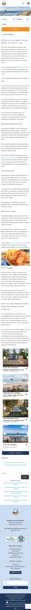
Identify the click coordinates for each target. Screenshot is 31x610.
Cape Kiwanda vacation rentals (19, 243)
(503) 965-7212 (15, 530)
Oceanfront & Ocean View (15, 553)
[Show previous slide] (4, 357)
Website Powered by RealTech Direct (17, 603)
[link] (15, 361)
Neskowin (15, 555)
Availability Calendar (15, 557)
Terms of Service (21, 606)
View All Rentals (15, 453)
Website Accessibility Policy (12, 600)
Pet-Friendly (15, 551)
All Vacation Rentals (15, 549)
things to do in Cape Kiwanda (9, 157)
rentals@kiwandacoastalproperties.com (15, 528)
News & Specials (16, 568)
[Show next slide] (28, 357)
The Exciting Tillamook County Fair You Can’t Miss (16, 496)
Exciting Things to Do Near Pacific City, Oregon (16, 488)
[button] (28, 3)
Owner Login (15, 572)
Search (15, 29)
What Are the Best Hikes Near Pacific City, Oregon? (16, 483)
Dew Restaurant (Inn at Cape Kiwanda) (16, 465)
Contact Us (15, 564)
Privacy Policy (22, 600)
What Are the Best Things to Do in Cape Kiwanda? (16, 501)
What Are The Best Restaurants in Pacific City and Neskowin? (16, 492)
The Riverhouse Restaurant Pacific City (16, 462)
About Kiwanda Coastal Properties (15, 566)
